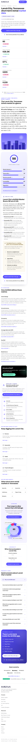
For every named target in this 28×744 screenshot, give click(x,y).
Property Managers (5, 707)
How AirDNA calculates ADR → (7, 336)
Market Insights (4, 697)
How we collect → (10, 93)
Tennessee (9, 5)
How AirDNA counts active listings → (9, 304)
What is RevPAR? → (5, 348)
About (2, 726)
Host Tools (3, 701)
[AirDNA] (5, 1)
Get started (22, 1)
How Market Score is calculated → (8, 361)
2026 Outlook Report (5, 717)
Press (2, 730)
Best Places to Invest (5, 715)
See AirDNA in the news (14, 676)
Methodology (4, 713)
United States (3, 5)
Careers (2, 728)
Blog (2, 719)
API (2, 705)
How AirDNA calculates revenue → (8, 314)
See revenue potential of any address (15, 34)
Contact (3, 732)
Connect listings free (8, 374)
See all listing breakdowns (13, 516)
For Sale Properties (5, 703)
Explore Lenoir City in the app (13, 30)
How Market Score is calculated (10, 190)
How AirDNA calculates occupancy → (9, 326)
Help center (3, 721)
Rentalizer (3, 699)
